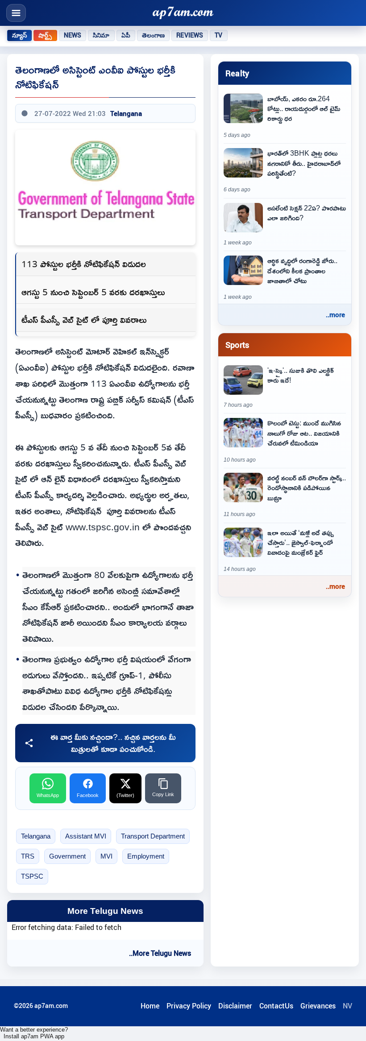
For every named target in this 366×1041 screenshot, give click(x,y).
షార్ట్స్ (45, 35)
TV (218, 35)
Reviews (189, 35)
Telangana (126, 113)
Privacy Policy (188, 1006)
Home (150, 1006)
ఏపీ (125, 35)
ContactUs (276, 1006)
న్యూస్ (19, 35)
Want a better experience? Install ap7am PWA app (34, 1033)
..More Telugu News (160, 953)
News (73, 35)
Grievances (318, 1006)
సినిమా (101, 35)
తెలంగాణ (153, 35)
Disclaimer (235, 1006)
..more (335, 314)
